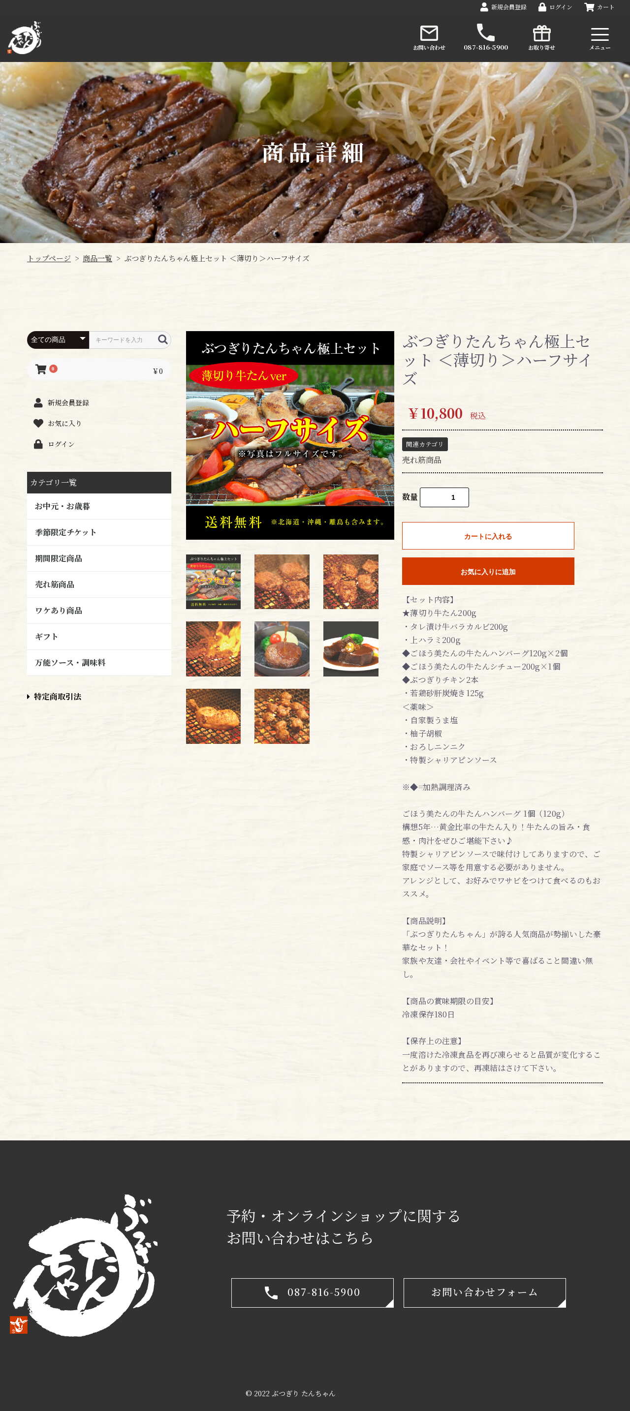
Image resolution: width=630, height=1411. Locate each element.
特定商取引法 (57, 696)
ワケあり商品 (58, 610)
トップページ (49, 258)
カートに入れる (488, 536)
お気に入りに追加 (488, 572)
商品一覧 (97, 258)
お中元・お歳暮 (62, 506)
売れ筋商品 (54, 584)
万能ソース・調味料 (70, 662)
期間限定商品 (58, 558)
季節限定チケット (66, 532)
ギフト (47, 636)
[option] (290, 435)
